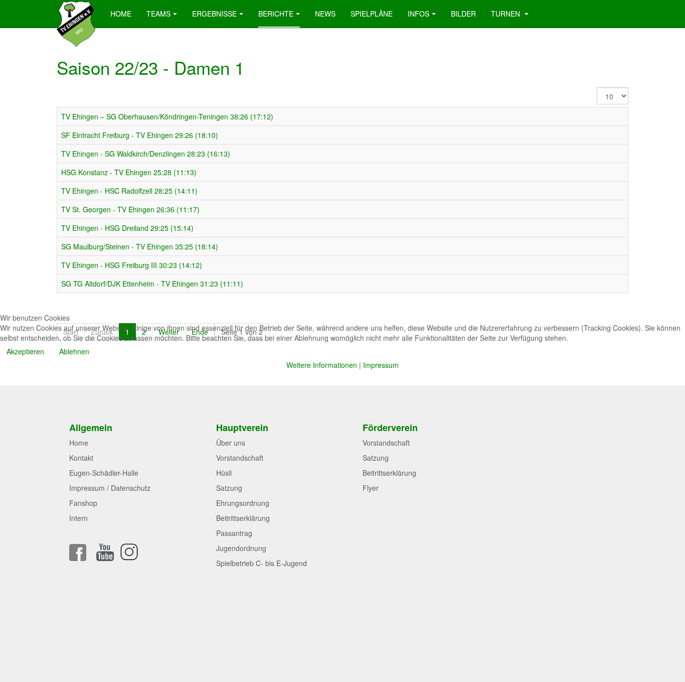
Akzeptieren (25, 351)
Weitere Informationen (321, 365)
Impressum (381, 365)
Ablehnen (74, 351)
